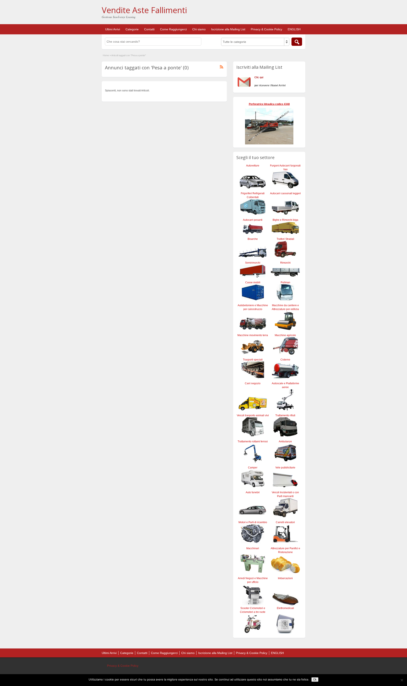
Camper (252, 467)
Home (106, 55)
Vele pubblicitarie (285, 467)
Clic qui (258, 77)
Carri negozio (253, 383)
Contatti (149, 29)
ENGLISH (294, 29)
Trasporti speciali (253, 359)
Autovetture (252, 165)
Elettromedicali (285, 608)
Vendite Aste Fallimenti (144, 9)
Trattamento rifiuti (285, 415)
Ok (315, 679)
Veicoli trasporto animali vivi (253, 415)
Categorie (132, 29)
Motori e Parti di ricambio (252, 522)
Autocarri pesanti (252, 219)
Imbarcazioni (285, 578)
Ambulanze (285, 441)
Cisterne (285, 359)
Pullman (285, 282)
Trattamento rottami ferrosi (253, 441)
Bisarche (253, 239)
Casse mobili (252, 282)
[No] (402, 680)
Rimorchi (285, 262)
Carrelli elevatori (285, 522)
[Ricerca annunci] (296, 42)
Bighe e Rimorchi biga (285, 219)
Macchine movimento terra (252, 335)
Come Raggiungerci (173, 29)
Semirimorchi (252, 262)
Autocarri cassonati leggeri (285, 193)
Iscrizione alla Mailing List (228, 29)
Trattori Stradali (285, 239)
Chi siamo (199, 29)
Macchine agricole (285, 335)
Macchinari (252, 548)
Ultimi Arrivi (112, 29)
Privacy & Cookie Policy (266, 29)
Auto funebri (253, 492)
